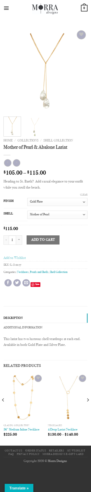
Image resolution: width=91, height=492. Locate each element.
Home (8, 140)
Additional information (23, 327)
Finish (9, 201)
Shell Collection (58, 140)
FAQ (11, 454)
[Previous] (11, 71)
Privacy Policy (28, 454)
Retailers (56, 450)
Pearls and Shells (39, 272)
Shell (8, 213)
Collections (28, 140)
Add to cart (43, 240)
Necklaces (23, 272)
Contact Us (13, 450)
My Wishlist (76, 450)
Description (13, 318)
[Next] (80, 71)
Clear (84, 195)
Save (37, 284)
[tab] (46, 318)
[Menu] (6, 8)
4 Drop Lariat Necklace (62, 429)
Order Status (35, 450)
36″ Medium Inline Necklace (21, 429)
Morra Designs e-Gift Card (63, 454)
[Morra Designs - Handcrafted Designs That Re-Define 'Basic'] (45, 8)
